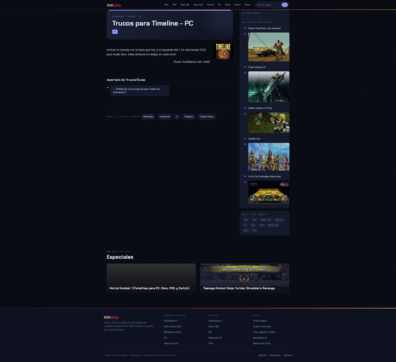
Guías (247, 4)
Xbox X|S (185, 4)
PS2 (254, 230)
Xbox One (198, 4)
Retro (237, 4)
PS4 (174, 4)
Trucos (131, 16)
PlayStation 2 (215, 320)
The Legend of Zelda (264, 332)
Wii (246, 230)
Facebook (165, 116)
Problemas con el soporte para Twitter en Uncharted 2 (136, 90)
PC (219, 4)
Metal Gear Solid (261, 343)
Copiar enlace (207, 116)
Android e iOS (171, 343)
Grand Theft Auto (262, 326)
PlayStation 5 (171, 320)
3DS (253, 225)
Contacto (287, 355)
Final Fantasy (260, 320)
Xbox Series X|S (172, 326)
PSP (211, 343)
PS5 (166, 4)
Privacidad (275, 355)
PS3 (262, 225)
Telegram (188, 116)
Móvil (227, 4)
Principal (118, 16)
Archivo (263, 355)
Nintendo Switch (172, 332)
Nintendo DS (215, 337)
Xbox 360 (273, 225)
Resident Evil (260, 337)
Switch (210, 4)
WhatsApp (148, 116)
